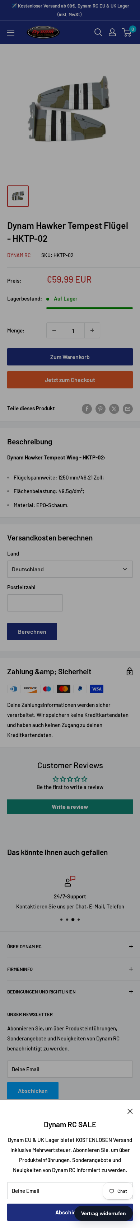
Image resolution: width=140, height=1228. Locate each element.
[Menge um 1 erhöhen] (92, 330)
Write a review (70, 806)
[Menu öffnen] (10, 33)
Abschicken (70, 1212)
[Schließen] (130, 1111)
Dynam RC (19, 255)
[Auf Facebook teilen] (87, 408)
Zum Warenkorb (70, 356)
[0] (126, 32)
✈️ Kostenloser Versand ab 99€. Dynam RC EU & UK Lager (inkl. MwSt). (70, 10)
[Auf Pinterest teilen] (100, 408)
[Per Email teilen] (128, 408)
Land (13, 553)
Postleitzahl (21, 587)
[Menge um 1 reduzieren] (54, 330)
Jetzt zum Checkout (70, 379)
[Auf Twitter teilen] (114, 408)
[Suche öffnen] (98, 32)
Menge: (15, 330)
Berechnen (32, 631)
